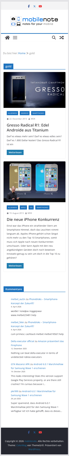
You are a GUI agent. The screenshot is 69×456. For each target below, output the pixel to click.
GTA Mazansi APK (20, 364)
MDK (33, 118)
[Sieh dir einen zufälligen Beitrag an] (61, 37)
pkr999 (14, 391)
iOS (31, 207)
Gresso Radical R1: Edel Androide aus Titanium (28, 127)
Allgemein (12, 113)
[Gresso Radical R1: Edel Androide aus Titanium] (34, 90)
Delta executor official (22, 341)
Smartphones (38, 113)
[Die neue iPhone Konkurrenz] (34, 181)
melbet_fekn (17, 322)
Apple (23, 207)
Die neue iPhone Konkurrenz (33, 219)
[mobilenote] (7, 37)
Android (24, 113)
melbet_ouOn (18, 299)
